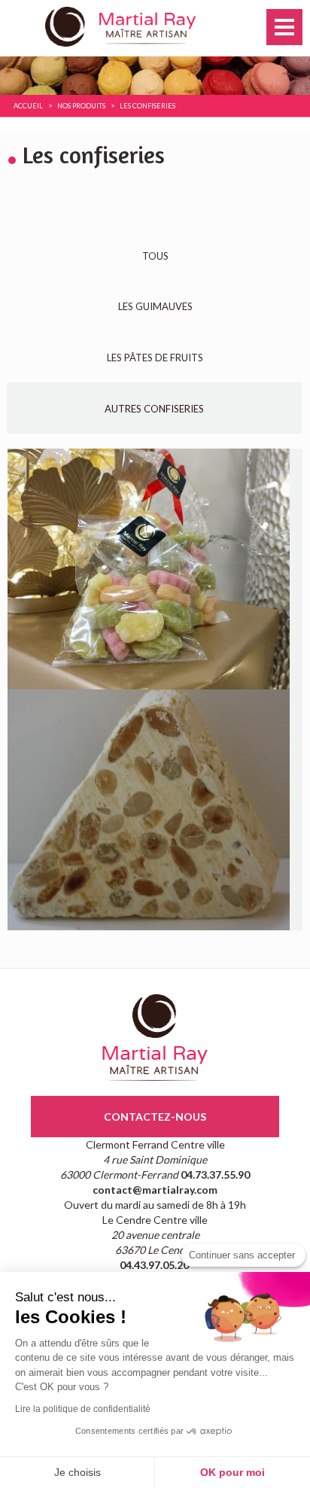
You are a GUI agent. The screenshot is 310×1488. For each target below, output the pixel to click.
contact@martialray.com (155, 1189)
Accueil (28, 106)
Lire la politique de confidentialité (82, 1409)
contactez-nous (155, 1116)
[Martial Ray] (155, 25)
